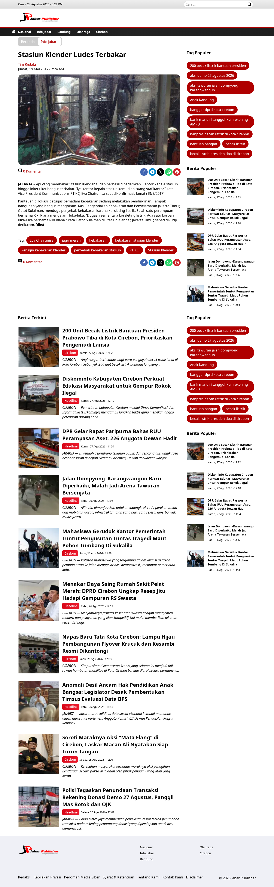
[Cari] (249, 4)
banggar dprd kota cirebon (212, 109)
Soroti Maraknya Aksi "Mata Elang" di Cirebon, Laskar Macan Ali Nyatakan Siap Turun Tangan (115, 744)
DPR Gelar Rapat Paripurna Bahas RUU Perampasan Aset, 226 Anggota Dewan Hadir (229, 239)
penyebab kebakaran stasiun (97, 250)
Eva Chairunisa (42, 240)
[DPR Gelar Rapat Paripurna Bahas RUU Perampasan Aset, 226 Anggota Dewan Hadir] (195, 242)
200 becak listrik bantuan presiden (218, 65)
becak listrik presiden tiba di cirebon (219, 153)
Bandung (64, 32)
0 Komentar (32, 171)
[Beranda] (13, 31)
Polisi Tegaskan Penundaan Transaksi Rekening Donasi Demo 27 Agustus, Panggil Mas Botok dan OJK (118, 797)
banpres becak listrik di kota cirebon (219, 134)
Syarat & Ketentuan (118, 877)
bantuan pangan (203, 144)
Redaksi (24, 877)
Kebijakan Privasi (47, 877)
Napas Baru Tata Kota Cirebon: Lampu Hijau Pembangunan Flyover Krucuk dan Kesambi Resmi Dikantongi (118, 643)
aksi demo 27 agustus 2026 (212, 75)
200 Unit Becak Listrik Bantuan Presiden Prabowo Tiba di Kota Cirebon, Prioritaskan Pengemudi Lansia (230, 186)
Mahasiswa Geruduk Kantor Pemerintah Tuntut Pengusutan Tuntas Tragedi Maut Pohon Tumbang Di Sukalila (231, 293)
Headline (70, 400)
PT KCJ (135, 250)
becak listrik (235, 144)
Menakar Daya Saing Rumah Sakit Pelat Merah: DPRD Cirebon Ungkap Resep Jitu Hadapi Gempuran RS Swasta (113, 590)
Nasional (24, 32)
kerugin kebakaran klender (43, 250)
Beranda (28, 41)
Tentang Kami (148, 877)
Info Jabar (44, 32)
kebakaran (98, 240)
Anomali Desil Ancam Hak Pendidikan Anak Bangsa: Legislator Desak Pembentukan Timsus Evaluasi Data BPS (117, 691)
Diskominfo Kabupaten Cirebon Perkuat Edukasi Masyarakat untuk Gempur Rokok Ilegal (230, 214)
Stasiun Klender (161, 250)
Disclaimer (194, 877)
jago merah (71, 240)
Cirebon (102, 32)
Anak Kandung (202, 99)
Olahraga (83, 32)
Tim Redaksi (27, 64)
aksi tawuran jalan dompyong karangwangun (214, 87)
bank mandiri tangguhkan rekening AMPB (219, 122)
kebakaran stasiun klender (136, 240)
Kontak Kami (172, 877)
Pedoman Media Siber (82, 877)
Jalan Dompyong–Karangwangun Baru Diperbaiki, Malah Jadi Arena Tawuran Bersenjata (232, 265)
